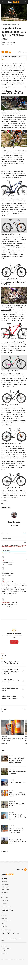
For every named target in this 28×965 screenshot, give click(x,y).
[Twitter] (8, 933)
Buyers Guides (11, 779)
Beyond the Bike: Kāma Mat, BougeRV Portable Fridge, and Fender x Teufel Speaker (16, 830)
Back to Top (20, 869)
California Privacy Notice (6, 948)
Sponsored (10, 768)
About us (3, 912)
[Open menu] (2, 2)
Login (24, 533)
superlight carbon (16, 76)
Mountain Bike (6, 507)
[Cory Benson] (14, 515)
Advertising (4, 926)
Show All (4, 851)
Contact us (4, 915)
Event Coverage (5, 884)
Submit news (4, 918)
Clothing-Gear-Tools (12, 801)
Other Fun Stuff (5, 889)
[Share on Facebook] (2, 52)
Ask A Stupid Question (6, 920)
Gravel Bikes (11, 755)
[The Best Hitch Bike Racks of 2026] (4, 782)
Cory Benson (11, 42)
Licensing (3, 950)
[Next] (25, 708)
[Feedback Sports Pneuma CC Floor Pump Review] (4, 804)
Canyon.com (4, 500)
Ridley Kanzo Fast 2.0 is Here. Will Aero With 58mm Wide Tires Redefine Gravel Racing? (10, 672)
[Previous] (23, 708)
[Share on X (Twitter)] (6, 52)
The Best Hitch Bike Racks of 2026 (17, 782)
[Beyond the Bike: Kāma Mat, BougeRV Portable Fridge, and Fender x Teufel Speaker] (4, 828)
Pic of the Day (4, 892)
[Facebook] (2, 933)
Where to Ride (4, 897)
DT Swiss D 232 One (7, 467)
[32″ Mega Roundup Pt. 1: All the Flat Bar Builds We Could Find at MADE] (12, 727)
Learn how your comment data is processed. (14, 546)
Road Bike (3, 903)
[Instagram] (13, 933)
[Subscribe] (18, 933)
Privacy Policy (4, 945)
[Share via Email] (10, 52)
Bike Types (4, 881)
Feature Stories (5, 887)
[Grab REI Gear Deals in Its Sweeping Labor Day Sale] (4, 771)
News (14, 768)
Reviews (3, 895)
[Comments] (19, 52)
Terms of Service (4, 953)
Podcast (3, 923)
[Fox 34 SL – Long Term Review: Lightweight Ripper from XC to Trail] (4, 840)
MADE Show (4, 736)
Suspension (11, 837)
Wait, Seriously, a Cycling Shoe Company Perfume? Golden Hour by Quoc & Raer (17, 817)
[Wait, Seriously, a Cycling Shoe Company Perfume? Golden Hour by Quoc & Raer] (4, 815)
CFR (6, 310)
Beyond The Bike (11, 812)
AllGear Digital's (13, 938)
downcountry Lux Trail (7, 125)
